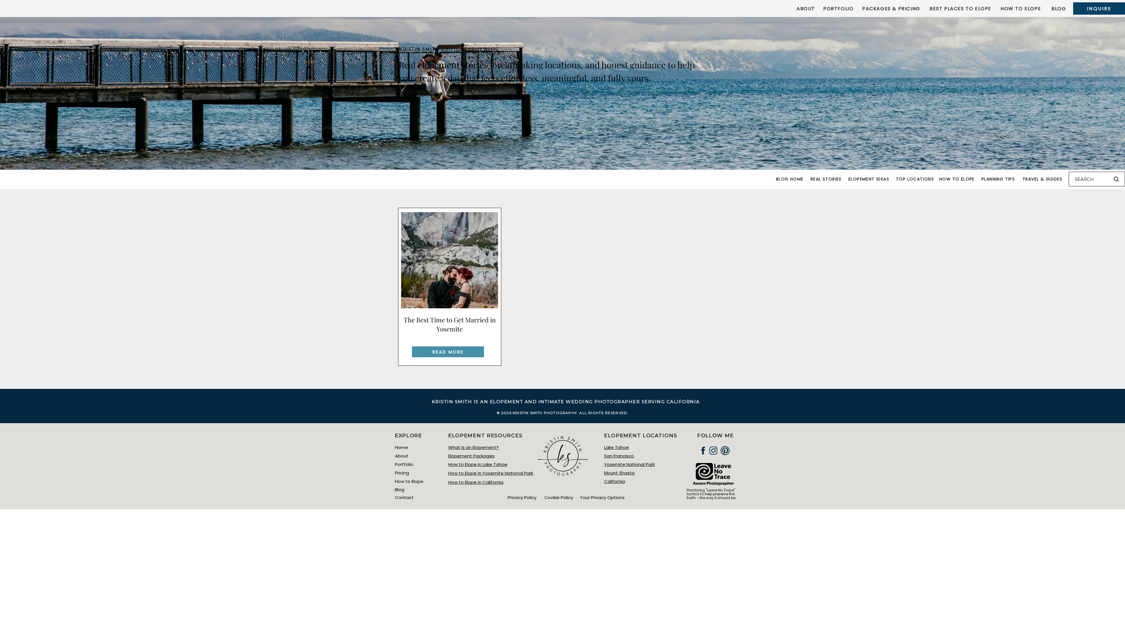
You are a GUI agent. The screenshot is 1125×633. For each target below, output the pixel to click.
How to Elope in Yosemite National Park (490, 473)
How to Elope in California (475, 482)
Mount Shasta (619, 473)
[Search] (1116, 179)
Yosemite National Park (629, 464)
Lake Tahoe (616, 447)
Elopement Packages (471, 456)
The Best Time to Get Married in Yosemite (450, 324)
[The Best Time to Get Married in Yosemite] (449, 260)
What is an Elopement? (473, 447)
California (614, 481)
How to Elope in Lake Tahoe (477, 464)
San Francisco (619, 456)
